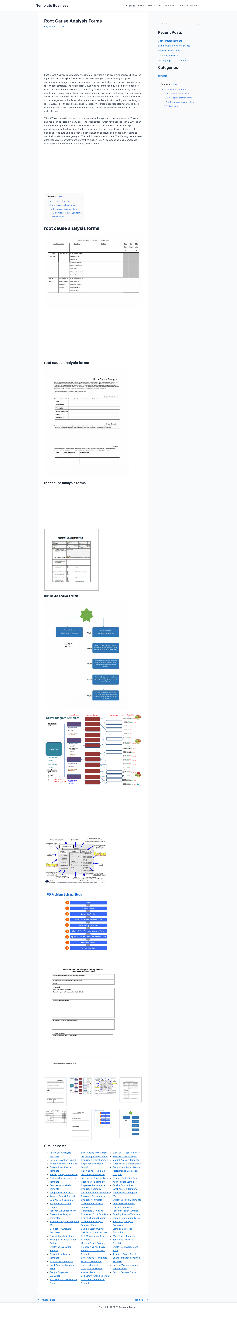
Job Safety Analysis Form (94, 1156)
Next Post (141, 1300)
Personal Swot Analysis (125, 1156)
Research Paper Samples (125, 1210)
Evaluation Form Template (94, 1214)
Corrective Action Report (63, 1160)
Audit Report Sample (123, 1181)
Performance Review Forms (95, 1192)
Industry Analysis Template (63, 1174)
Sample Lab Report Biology (127, 1167)
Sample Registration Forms (126, 1218)
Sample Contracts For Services (174, 45)
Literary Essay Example (93, 1243)
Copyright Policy (135, 5)
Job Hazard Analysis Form (94, 1178)
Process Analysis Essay (93, 1247)
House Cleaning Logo (169, 50)
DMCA (151, 5)
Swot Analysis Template (125, 1188)
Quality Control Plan (123, 1185)
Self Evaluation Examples (94, 1232)
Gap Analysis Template (61, 1261)
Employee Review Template (127, 1199)
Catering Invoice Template (126, 1214)
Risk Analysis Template (93, 1170)
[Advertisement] (67, 52)
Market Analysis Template (126, 1160)
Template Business (52, 5)
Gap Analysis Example (61, 1199)
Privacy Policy (166, 5)
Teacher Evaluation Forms (63, 1210)
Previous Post (46, 1300)
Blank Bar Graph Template (126, 1152)
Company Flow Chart (169, 55)
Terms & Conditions (188, 5)
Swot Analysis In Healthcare (127, 1163)
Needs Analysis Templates (63, 1163)
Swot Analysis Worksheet (94, 1152)
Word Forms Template (124, 1236)
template (162, 75)
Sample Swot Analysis (61, 1192)
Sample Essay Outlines (93, 1228)
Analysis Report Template (63, 1196)
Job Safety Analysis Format (95, 1275)
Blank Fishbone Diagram (93, 1218)
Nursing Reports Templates (172, 60)
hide (61, 197)
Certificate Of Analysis (93, 1210)
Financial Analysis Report (63, 1236)
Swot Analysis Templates (94, 1257)
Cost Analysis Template (93, 1181)
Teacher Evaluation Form (125, 1178)
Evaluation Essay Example (94, 1160)
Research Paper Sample (125, 1254)
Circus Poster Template (170, 40)
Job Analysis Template (93, 1174)
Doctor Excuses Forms (124, 1272)
